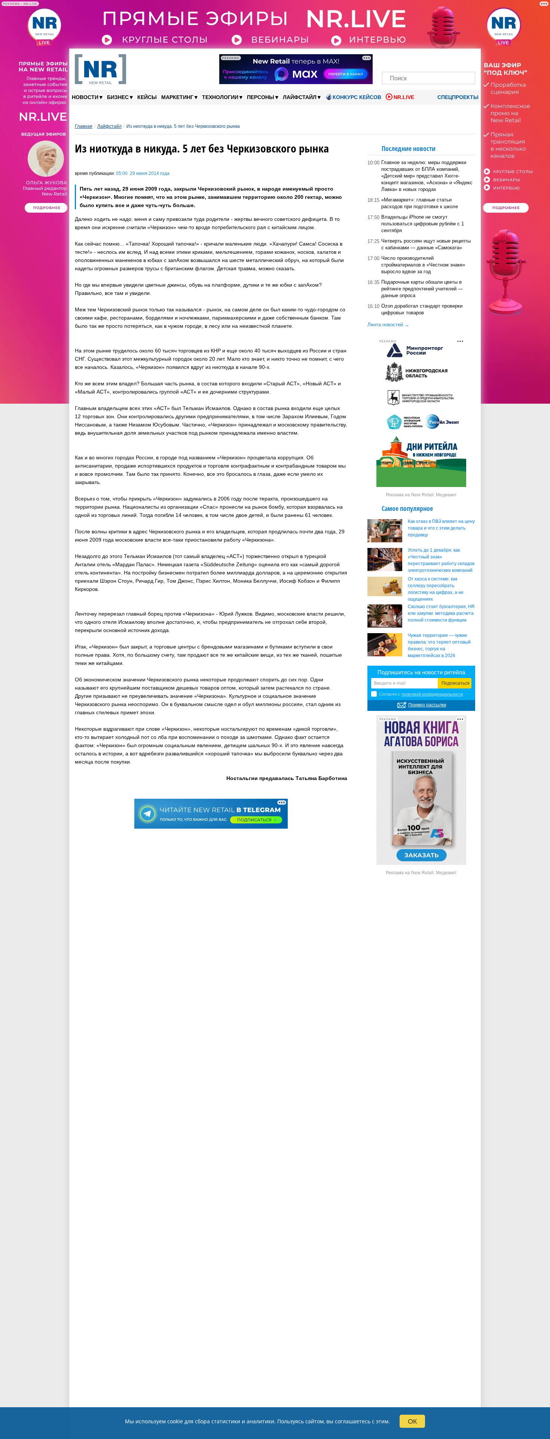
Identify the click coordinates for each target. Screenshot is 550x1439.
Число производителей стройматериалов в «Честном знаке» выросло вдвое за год (423, 264)
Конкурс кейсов (357, 97)
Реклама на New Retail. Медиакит (421, 494)
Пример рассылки (427, 705)
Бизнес (120, 97)
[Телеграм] (390, 59)
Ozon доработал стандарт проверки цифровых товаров (421, 309)
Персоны (262, 97)
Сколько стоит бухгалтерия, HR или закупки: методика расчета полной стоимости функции (441, 613)
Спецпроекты (457, 97)
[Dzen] (428, 59)
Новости (87, 97)
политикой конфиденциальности (432, 694)
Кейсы (147, 97)
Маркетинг (179, 97)
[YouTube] (441, 59)
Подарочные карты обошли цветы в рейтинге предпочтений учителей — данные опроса (422, 288)
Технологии (222, 97)
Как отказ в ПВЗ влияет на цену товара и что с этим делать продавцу (441, 528)
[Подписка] (467, 59)
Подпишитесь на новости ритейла (421, 672)
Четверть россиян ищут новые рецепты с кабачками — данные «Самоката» (426, 244)
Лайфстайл (302, 97)
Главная (83, 126)
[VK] (403, 59)
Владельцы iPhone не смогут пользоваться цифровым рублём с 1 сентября (422, 223)
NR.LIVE (404, 97)
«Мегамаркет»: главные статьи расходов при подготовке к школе (419, 203)
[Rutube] (454, 59)
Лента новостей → (388, 324)
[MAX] (416, 59)
